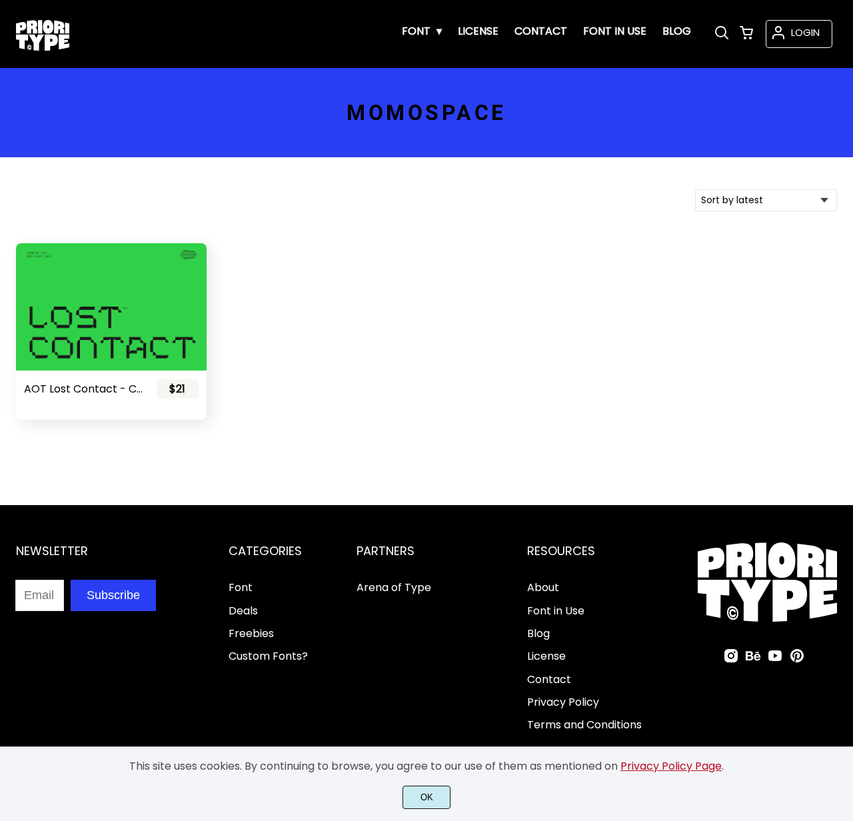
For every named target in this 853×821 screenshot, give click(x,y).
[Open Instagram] (731, 660)
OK (427, 797)
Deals (243, 610)
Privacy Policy (563, 702)
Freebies (251, 633)
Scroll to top (841, 484)
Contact (549, 679)
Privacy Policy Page (671, 766)
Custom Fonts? (268, 656)
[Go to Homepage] (42, 48)
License (546, 656)
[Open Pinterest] (797, 660)
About (543, 587)
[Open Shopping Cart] (746, 34)
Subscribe (113, 595)
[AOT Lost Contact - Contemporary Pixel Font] (111, 306)
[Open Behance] (753, 660)
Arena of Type (394, 587)
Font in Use (555, 610)
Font (241, 587)
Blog (538, 633)
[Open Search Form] (721, 34)
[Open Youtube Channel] (775, 660)
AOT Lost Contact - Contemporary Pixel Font (84, 389)
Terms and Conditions (584, 724)
